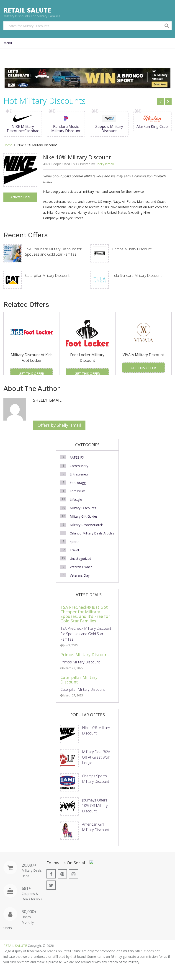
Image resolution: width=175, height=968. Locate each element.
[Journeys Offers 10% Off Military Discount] (69, 806)
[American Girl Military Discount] (69, 831)
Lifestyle (76, 499)
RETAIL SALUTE (27, 10)
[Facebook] (51, 873)
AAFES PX (77, 457)
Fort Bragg (78, 482)
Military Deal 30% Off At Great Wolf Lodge (96, 757)
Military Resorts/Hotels (86, 525)
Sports (74, 541)
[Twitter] (51, 885)
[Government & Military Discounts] (91, 862)
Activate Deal (20, 197)
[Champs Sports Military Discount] (69, 782)
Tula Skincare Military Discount (137, 275)
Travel (74, 550)
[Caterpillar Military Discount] (12, 280)
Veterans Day (80, 575)
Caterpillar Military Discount (47, 275)
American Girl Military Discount (95, 827)
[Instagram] (73, 873)
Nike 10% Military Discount (96, 730)
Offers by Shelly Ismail (59, 425)
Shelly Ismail (105, 164)
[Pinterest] (62, 873)
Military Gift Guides (84, 516)
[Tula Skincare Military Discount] (99, 280)
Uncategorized (80, 558)
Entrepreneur (79, 474)
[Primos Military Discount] (99, 253)
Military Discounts (83, 508)
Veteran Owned (81, 567)
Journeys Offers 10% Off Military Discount (95, 806)
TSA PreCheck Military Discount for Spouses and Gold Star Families (53, 251)
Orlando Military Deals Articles (92, 533)
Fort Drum (77, 491)
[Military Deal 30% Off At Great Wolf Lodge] (69, 758)
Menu (7, 43)
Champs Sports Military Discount (95, 778)
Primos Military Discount (132, 249)
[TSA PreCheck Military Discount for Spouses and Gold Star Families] (12, 253)
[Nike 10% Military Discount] (20, 170)
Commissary (79, 466)
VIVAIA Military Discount (143, 354)
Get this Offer (31, 373)
